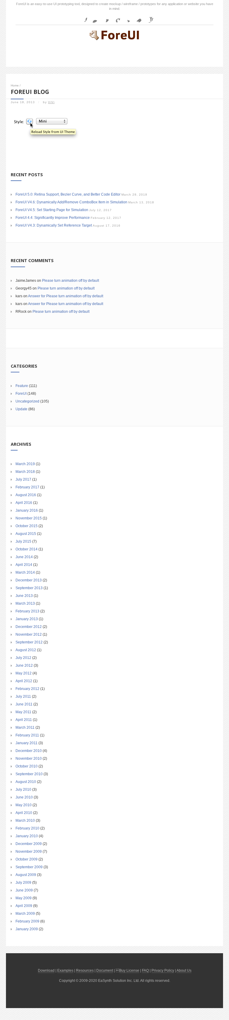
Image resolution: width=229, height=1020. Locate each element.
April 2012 (24, 681)
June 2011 (24, 704)
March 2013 (25, 603)
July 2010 (23, 789)
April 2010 (24, 813)
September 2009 (29, 867)
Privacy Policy (162, 970)
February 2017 (27, 487)
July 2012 (23, 658)
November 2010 (29, 758)
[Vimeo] (137, 18)
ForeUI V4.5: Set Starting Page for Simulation (52, 210)
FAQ (145, 970)
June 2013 (24, 596)
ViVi (51, 102)
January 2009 (27, 929)
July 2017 (23, 479)
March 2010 (25, 820)
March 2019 (25, 464)
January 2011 (27, 743)
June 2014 (24, 557)
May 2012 (24, 673)
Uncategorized (27, 401)
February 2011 (27, 735)
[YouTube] (148, 18)
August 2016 (26, 495)
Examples (65, 970)
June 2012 (24, 665)
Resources (85, 970)
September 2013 (29, 588)
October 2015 (27, 526)
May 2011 (23, 712)
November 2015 (29, 518)
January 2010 (27, 836)
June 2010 (24, 797)
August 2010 (26, 782)
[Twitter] (126, 18)
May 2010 (24, 805)
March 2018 (25, 472)
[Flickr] (93, 18)
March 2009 (25, 913)
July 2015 (23, 541)
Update (21, 409)
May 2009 (24, 898)
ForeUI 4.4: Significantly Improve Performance (53, 218)
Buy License (129, 970)
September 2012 (29, 642)
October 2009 (27, 859)
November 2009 (29, 851)
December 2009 (29, 844)
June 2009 (24, 890)
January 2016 (27, 510)
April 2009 (24, 906)
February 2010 (27, 828)
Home (15, 85)
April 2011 (24, 720)
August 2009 (26, 875)
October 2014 (27, 549)
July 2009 (23, 882)
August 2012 (26, 650)
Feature (22, 386)
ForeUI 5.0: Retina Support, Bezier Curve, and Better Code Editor (68, 194)
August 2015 (26, 534)
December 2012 (29, 627)
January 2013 (27, 619)
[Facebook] (82, 18)
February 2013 (27, 611)
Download (46, 970)
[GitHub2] (104, 18)
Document (104, 970)
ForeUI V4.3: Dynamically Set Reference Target (54, 225)
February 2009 (27, 921)
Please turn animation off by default (70, 280)
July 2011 (23, 696)
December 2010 (29, 751)
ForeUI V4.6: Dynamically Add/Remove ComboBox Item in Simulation (71, 202)
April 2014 (24, 565)
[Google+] (115, 18)
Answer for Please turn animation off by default (65, 296)
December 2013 (29, 580)
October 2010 (27, 766)
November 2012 (29, 634)
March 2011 (25, 727)
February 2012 (27, 689)
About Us (184, 970)
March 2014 (25, 572)
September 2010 (29, 774)
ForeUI (21, 393)
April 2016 (24, 503)
